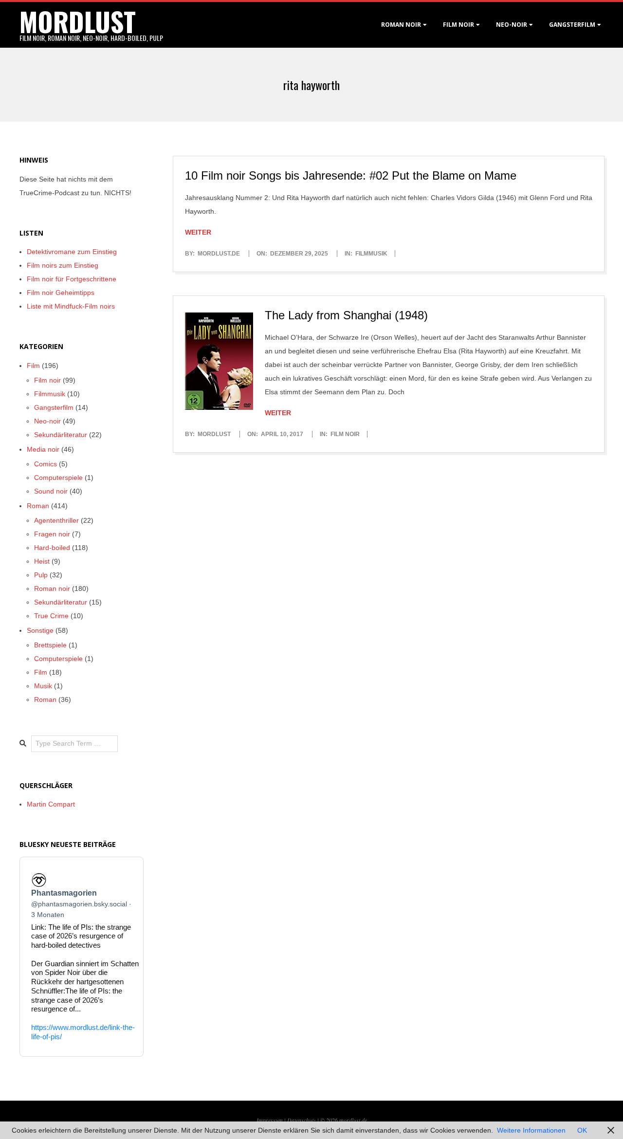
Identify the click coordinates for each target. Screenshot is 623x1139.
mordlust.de (353, 1120)
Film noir (458, 24)
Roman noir (401, 24)
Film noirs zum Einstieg (62, 265)
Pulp (41, 575)
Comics (45, 464)
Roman (38, 506)
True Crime (51, 616)
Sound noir (51, 491)
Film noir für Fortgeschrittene (71, 279)
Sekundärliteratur (60, 435)
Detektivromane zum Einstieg (72, 252)
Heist (42, 561)
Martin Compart (51, 804)
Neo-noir (47, 421)
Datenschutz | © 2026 (313, 1120)
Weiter (198, 232)
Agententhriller (56, 520)
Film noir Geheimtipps (60, 292)
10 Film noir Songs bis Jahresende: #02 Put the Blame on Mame (350, 175)
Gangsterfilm (572, 24)
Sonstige (40, 630)
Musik (43, 686)
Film (33, 365)
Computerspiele (58, 477)
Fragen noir (52, 534)
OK (582, 1130)
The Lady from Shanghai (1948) (346, 315)
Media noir (43, 449)
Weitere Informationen (531, 1130)
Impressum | (272, 1120)
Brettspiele (50, 645)
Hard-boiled (52, 547)
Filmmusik (371, 253)
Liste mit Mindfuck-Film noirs (71, 306)
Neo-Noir (511, 24)
